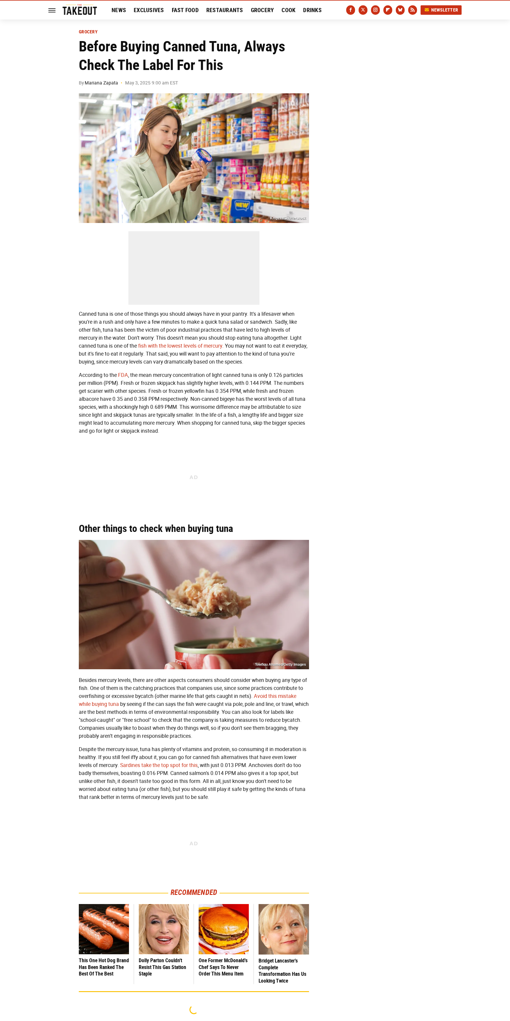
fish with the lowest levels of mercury (180, 346)
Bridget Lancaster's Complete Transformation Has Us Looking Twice (282, 971)
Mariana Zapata (101, 83)
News (119, 10)
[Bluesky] (400, 10)
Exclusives (149, 10)
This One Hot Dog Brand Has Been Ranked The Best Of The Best (104, 967)
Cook (288, 10)
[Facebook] (350, 10)
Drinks (312, 10)
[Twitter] (363, 10)
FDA (123, 375)
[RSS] (412, 10)
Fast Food (185, 10)
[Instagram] (375, 10)
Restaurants (224, 10)
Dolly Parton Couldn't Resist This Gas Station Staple (162, 967)
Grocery (262, 10)
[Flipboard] (387, 10)
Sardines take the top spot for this (159, 765)
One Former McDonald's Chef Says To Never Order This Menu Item (223, 967)
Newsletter (444, 10)
